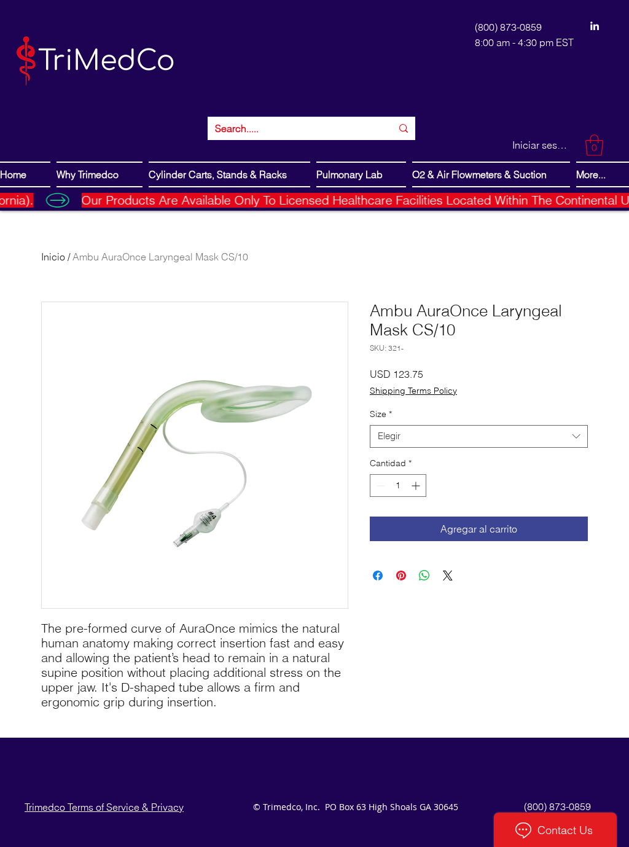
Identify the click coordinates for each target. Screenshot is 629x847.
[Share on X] (447, 575)
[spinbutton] (398, 485)
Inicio (53, 257)
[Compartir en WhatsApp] (424, 575)
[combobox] (479, 436)
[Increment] (416, 485)
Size (381, 414)
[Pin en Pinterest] (401, 575)
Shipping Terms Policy (413, 390)
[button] (594, 145)
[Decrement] (379, 485)
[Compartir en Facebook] (377, 575)
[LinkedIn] (594, 26)
